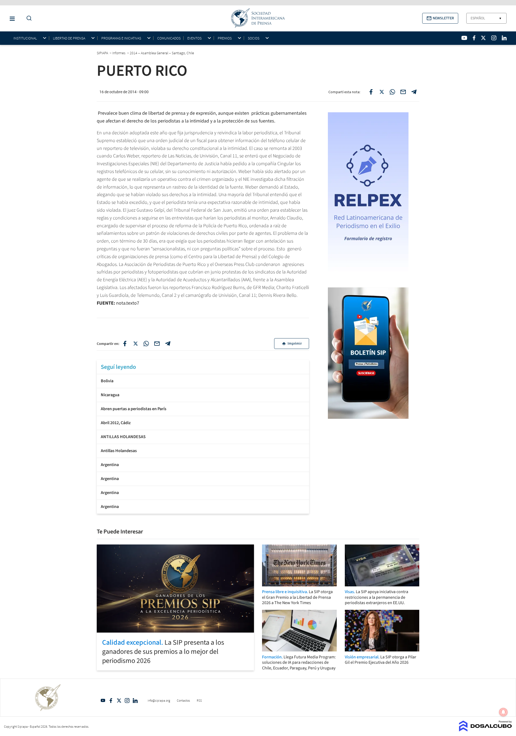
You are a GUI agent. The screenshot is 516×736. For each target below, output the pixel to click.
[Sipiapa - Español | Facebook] (474, 37)
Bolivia (107, 381)
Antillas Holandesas (119, 451)
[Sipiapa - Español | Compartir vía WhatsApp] (392, 91)
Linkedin (135, 700)
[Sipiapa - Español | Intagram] (493, 37)
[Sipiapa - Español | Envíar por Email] (403, 91)
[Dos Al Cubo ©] (485, 730)
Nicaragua (110, 395)
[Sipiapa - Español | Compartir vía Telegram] (413, 91)
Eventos (194, 38)
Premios (225, 38)
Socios (253, 38)
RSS (199, 700)
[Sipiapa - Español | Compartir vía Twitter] (381, 91)
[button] (440, 18)
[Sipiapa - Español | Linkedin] (504, 37)
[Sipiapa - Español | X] (483, 38)
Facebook (111, 700)
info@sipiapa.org (159, 700)
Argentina (110, 465)
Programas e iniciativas (121, 38)
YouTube (103, 700)
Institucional (25, 38)
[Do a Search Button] (28, 18)
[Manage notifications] (503, 712)
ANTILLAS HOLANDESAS (123, 437)
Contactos (183, 700)
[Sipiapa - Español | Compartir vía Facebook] (371, 91)
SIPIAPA (103, 52)
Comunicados (169, 38)
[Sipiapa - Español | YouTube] (464, 38)
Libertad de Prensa (69, 38)
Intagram (127, 700)
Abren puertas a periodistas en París (133, 409)
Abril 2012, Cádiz (116, 423)
